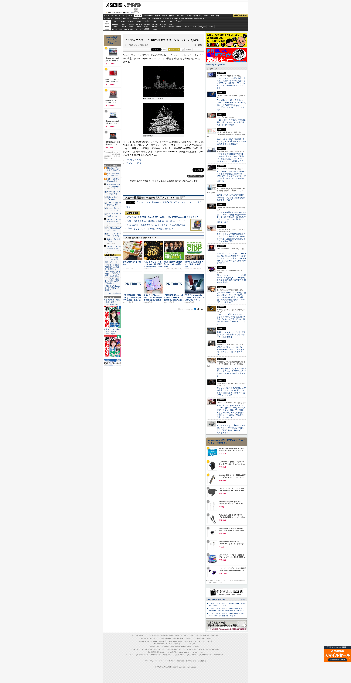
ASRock (147, 24)
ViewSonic (162, 24)
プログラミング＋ (182, 649)
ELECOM (115, 24)
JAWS (115, 26)
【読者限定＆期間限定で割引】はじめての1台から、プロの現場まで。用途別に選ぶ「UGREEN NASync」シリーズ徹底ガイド (231, 157)
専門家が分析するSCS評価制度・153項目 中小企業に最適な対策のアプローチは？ (231, 197)
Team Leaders (171, 649)
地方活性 (182, 18)
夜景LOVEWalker (181, 655)
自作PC (172, 16)
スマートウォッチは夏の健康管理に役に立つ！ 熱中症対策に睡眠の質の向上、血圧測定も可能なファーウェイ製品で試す (231, 237)
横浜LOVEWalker (156, 655)
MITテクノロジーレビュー (196, 652)
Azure (139, 26)
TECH (130, 16)
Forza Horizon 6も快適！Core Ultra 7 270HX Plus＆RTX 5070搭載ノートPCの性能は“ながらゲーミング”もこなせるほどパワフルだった (231, 105)
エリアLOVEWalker (143, 655)
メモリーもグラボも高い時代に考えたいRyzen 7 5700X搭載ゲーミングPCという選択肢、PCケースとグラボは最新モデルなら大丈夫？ (231, 83)
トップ (106, 16)
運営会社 (180, 661)
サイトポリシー (151, 661)
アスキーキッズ (108, 18)
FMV (115, 21)
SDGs (176, 18)
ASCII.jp (114, 5)
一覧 (164, 49)
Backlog (171, 26)
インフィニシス (133, 160)
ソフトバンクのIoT (202, 27)
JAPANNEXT (131, 29)
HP (171, 21)
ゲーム (206, 16)
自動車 (157, 16)
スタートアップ (197, 15)
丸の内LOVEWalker (206, 655)
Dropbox (154, 26)
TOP (133, 635)
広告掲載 (201, 661)
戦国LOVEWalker (219, 655)
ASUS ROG (131, 24)
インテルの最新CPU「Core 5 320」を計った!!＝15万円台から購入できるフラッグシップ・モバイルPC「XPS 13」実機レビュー (186, 217)
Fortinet (178, 26)
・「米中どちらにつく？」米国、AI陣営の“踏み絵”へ (112, 281)
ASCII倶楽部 (240, 15)
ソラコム (147, 26)
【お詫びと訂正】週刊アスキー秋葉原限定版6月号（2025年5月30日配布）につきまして (226, 615)
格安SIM (117, 18)
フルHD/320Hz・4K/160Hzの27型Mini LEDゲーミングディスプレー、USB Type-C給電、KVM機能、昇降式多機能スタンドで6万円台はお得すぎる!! (231, 297)
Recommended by (185, 309)
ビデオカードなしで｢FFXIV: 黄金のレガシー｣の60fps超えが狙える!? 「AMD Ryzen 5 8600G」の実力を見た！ (231, 429)
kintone (131, 26)
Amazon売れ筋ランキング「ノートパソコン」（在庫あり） (112, 40)
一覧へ (243, 599)
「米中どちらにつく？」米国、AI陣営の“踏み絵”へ (150, 228)
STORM (208, 638)
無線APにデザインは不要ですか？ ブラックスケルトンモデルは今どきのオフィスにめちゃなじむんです (232, 372)
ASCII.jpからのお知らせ (216, 600)
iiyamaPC (131, 21)
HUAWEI (155, 24)
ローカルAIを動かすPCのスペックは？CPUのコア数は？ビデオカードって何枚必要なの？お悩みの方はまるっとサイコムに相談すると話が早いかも (231, 217)
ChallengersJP (199, 18)
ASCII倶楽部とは (115, 293)
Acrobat (123, 26)
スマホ (189, 16)
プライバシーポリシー (167, 661)
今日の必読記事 (151, 652)
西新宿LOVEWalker (169, 655)
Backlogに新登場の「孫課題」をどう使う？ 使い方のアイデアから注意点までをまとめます (231, 141)
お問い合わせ (191, 661)
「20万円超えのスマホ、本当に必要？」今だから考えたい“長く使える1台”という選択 (231, 122)
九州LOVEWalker (193, 655)
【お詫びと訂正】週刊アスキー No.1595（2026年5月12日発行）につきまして (227, 604)
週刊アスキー (146, 18)
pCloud (155, 29)
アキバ (182, 16)
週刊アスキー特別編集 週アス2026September (113, 302)
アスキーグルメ (136, 18)
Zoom (194, 26)
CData (163, 26)
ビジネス (122, 16)
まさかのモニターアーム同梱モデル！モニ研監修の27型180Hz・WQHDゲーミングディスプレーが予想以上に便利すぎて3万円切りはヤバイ (231, 176)
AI (112, 16)
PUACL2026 (189, 18)
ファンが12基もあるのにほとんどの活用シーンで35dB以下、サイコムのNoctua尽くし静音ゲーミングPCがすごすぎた (231, 391)
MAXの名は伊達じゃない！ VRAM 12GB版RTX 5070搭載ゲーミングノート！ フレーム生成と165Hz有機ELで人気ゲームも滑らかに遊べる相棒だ (231, 258)
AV (178, 16)
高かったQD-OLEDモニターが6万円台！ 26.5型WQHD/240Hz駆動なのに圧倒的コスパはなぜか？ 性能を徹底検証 (231, 278)
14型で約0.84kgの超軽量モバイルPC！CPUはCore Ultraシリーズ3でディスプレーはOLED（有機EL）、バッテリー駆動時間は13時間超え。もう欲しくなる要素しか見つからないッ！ (231, 411)
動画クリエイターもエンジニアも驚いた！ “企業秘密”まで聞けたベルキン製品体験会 (231, 334)
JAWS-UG (148, 641)
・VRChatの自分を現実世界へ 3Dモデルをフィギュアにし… (112, 274)
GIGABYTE (139, 24)
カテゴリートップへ (195, 176)
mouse (123, 21)
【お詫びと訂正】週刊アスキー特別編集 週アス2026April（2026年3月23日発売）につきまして (226, 610)
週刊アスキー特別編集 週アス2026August (113, 331)
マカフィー (115, 29)
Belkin (171, 24)
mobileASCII (183, 652)
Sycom (139, 21)
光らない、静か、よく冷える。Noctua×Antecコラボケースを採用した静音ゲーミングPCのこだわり (230, 350)
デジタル (132, 5)
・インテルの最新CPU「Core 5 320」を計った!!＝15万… (112, 260)
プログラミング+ (168, 18)
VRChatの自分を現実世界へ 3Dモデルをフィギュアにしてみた (156, 225)
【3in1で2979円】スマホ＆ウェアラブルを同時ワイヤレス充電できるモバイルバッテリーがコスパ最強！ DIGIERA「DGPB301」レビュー (231, 319)
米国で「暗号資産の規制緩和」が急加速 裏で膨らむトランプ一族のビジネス (163, 221)
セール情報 (215, 16)
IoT (116, 16)
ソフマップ (139, 29)
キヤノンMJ (123, 29)
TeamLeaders (156, 18)
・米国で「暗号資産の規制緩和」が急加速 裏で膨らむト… (112, 267)
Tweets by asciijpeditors (215, 64)
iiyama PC (168, 638)
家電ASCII (126, 18)
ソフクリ (210, 26)
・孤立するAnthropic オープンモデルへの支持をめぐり (112, 288)
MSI (155, 21)
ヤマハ (187, 26)
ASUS (163, 21)
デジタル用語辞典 (172, 652)
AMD (123, 24)
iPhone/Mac (148, 16)
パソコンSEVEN (147, 21)
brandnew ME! (147, 29)
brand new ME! (186, 644)
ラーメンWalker (131, 655)
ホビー (164, 16)
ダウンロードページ (135, 163)
